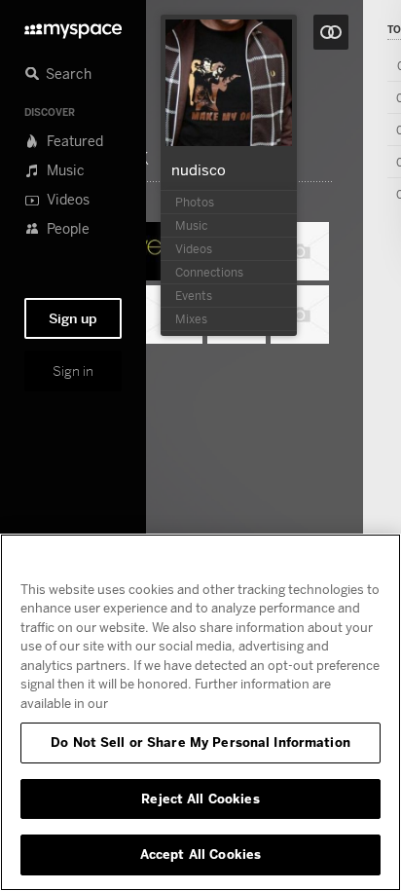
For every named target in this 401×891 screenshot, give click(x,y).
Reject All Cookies (200, 798)
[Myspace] (73, 26)
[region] (200, 712)
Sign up (73, 318)
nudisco (198, 169)
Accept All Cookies (200, 854)
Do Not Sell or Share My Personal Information (200, 742)
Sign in (73, 371)
